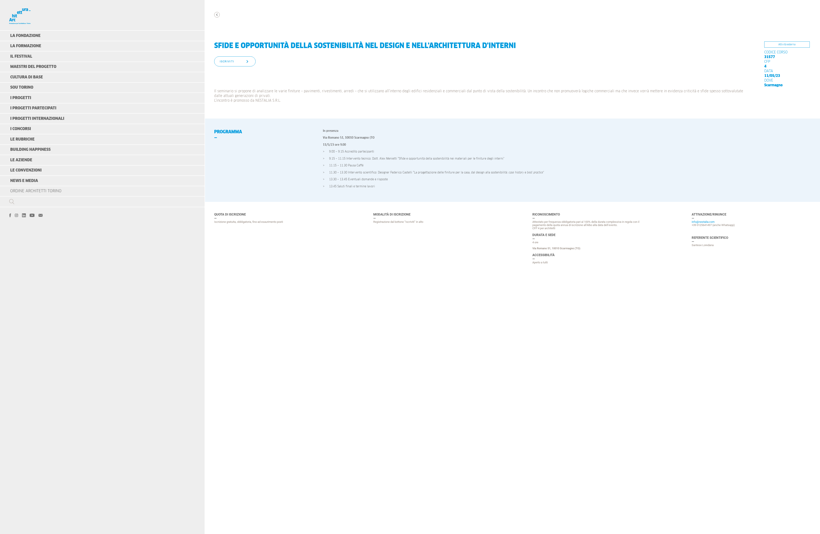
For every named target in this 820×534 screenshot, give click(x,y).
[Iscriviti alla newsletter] (40, 215)
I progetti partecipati (33, 108)
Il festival (21, 56)
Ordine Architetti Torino (36, 191)
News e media (24, 181)
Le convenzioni (26, 170)
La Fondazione (25, 36)
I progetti (20, 98)
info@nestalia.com (703, 221)
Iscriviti (227, 61)
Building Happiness (30, 150)
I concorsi (20, 129)
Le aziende (21, 160)
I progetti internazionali (37, 119)
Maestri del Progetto (33, 67)
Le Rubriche (22, 139)
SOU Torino (21, 87)
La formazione (25, 46)
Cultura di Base (26, 77)
